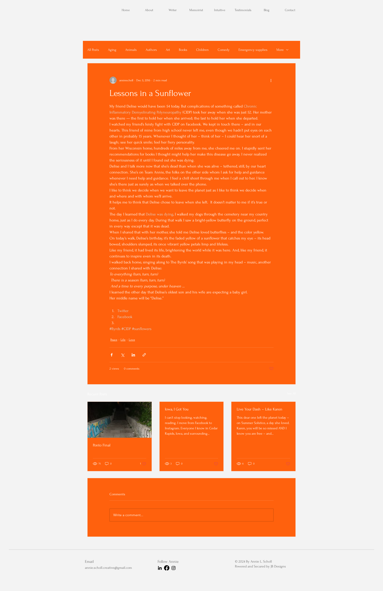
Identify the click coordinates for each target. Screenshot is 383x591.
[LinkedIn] (159, 568)
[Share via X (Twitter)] (122, 355)
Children (202, 50)
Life (123, 339)
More (280, 50)
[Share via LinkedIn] (133, 355)
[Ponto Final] (120, 420)
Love (132, 339)
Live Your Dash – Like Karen (259, 409)
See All (291, 393)
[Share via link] (144, 355)
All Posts (93, 50)
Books (183, 50)
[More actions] (271, 80)
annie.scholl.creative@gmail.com (108, 568)
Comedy (224, 50)
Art (168, 50)
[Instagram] (173, 568)
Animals (131, 50)
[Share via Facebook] (111, 355)
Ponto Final (101, 445)
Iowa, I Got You (176, 409)
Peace (113, 339)
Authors (151, 50)
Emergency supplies (253, 50)
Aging (112, 50)
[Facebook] (166, 568)
